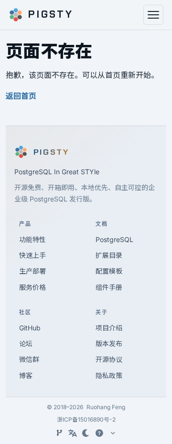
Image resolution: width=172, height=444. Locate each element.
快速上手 (32, 255)
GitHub (30, 328)
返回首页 (21, 96)
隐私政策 (109, 375)
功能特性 (32, 239)
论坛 (25, 343)
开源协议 (109, 359)
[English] (72, 433)
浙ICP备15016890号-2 (86, 419)
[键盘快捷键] (99, 433)
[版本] (59, 433)
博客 (25, 375)
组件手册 (109, 287)
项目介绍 (109, 328)
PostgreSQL (114, 239)
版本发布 (109, 343)
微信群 (29, 359)
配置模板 (109, 271)
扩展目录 (109, 255)
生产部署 (32, 271)
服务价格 (32, 287)
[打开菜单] (153, 15)
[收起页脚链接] (112, 433)
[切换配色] (86, 433)
